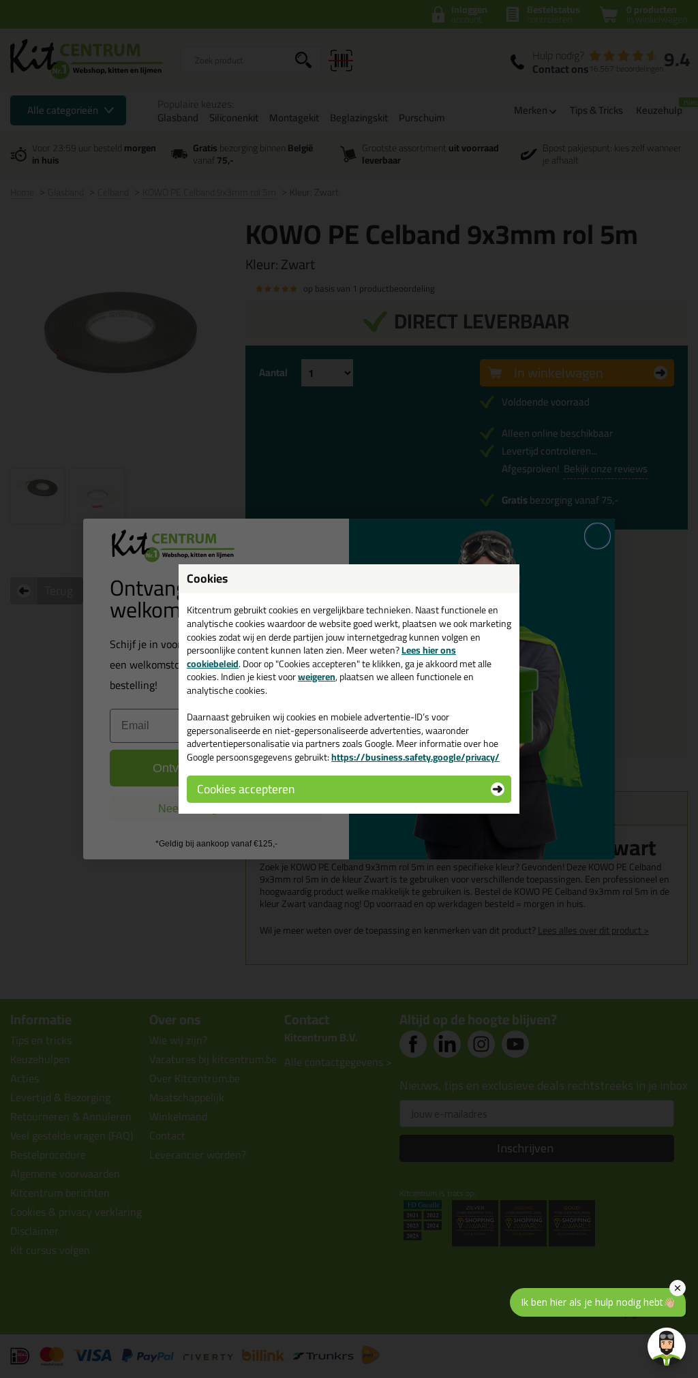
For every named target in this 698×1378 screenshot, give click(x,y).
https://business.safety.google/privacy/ (415, 757)
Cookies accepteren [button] (245, 789)
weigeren (316, 677)
